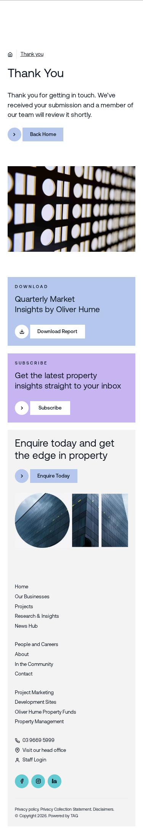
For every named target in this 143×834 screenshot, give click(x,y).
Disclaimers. (103, 809)
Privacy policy (27, 809)
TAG (74, 815)
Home (21, 586)
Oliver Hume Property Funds (45, 712)
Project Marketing (34, 692)
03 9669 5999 (38, 740)
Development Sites (35, 702)
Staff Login (34, 760)
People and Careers (36, 644)
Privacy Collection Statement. (66, 809)
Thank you (32, 54)
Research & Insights (37, 616)
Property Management (39, 721)
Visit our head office (44, 750)
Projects (24, 606)
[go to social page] (22, 781)
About (22, 654)
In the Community (34, 664)
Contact (23, 674)
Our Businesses (32, 596)
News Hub (26, 626)
